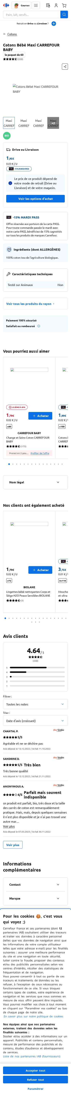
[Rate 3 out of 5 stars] (10, 59)
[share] (65, 67)
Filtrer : (7, 696)
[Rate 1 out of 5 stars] (4, 59)
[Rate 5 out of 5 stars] (15, 59)
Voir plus (9, 826)
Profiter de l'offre (40, 453)
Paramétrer (36, 1089)
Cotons (12, 34)
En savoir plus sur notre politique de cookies (33, 1016)
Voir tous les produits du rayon (28, 304)
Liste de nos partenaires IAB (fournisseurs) (31, 1056)
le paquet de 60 (14, 54)
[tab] (9, 123)
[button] (36, 5)
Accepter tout (35, 1070)
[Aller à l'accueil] (6, 5)
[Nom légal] (58, 482)
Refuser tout (35, 1079)
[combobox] (35, 14)
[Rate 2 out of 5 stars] (7, 59)
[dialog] (35, 1001)
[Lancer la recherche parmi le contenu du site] (64, 14)
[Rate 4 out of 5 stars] (13, 59)
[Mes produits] (48, 5)
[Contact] (58, 884)
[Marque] (58, 898)
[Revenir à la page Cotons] (4, 33)
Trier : (6, 712)
